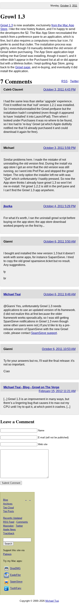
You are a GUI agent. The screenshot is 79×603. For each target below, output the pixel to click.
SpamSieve (16, 581)
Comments (22, 522)
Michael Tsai (12, 294)
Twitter (74, 81)
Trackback (8, 533)
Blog (5, 499)
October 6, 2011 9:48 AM (60, 294)
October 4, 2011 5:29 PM (59, 206)
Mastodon (8, 525)
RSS (64, 81)
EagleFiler (15, 575)
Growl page (22, 67)
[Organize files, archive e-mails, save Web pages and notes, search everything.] (6, 575)
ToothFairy (15, 588)
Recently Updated (12, 518)
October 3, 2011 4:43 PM (59, 89)
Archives (7, 503)
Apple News (9, 529)
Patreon (7, 554)
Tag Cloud (8, 507)
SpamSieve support (44, 333)
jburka (7, 206)
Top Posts (8, 511)
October (64, 5)
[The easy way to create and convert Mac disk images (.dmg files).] (6, 568)
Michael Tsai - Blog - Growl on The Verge (31, 387)
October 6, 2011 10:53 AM (59, 349)
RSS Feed (8, 522)
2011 (74, 5)
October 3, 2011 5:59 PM (59, 147)
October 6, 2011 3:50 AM (60, 241)
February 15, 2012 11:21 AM (57, 391)
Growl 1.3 (12, 16)
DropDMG (15, 568)
